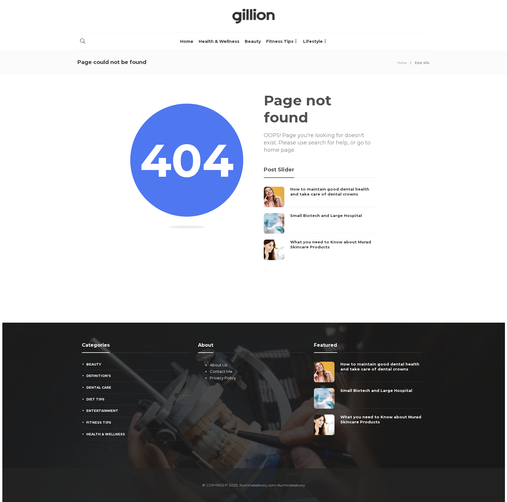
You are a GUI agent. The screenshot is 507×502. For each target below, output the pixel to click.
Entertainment (102, 411)
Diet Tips (95, 399)
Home (186, 41)
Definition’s (98, 376)
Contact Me (221, 371)
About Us (218, 365)
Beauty (253, 41)
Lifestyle (313, 41)
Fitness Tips (279, 41)
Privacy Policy (223, 377)
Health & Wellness (219, 41)
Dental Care (98, 387)
